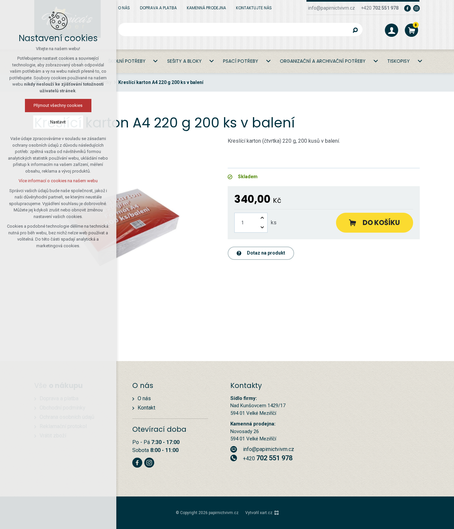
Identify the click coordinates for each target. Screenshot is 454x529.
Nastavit (58, 121)
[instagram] (416, 8)
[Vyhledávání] (240, 29)
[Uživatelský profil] (391, 30)
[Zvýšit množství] (262, 218)
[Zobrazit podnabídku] (156, 61)
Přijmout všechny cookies (58, 105)
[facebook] (407, 8)
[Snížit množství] (262, 227)
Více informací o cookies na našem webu (58, 180)
